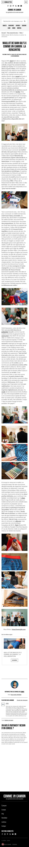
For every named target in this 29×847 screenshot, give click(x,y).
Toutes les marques (22, 700)
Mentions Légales (6, 844)
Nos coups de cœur (12, 33)
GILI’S (11, 61)
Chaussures (11, 25)
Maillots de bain (9, 720)
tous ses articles (16, 695)
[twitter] (16, 6)
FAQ (3, 814)
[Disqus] (14, 769)
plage (23, 498)
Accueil (4, 33)
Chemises (18, 25)
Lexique (4, 826)
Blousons (24, 25)
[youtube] (18, 6)
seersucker (5, 336)
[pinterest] (13, 6)
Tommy (22, 692)
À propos (4, 806)
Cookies (14, 844)
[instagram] (10, 6)
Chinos (13, 28)
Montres (19, 28)
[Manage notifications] (3, 844)
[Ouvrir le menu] (25, 2)
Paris (16, 525)
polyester (5, 332)
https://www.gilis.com (19, 629)
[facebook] (8, 6)
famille (18, 92)
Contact (4, 810)
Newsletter (8, 2)
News (21, 33)
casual (17, 76)
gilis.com (18, 521)
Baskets (5, 25)
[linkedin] (21, 6)
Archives (4, 822)
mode (3, 392)
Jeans (9, 28)
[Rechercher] (25, 21)
